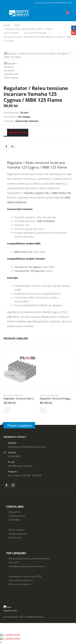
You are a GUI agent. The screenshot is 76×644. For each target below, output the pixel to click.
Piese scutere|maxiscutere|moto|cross (29, 558)
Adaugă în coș (18, 132)
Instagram (13, 485)
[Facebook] (70, 3)
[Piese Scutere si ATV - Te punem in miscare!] (19, 13)
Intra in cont (15, 537)
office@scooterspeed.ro (20, 465)
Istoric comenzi (16, 529)
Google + (13, 146)
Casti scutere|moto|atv (21, 580)
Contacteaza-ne (17, 515)
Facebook (6, 146)
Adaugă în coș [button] (7, 410)
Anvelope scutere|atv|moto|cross (26, 566)
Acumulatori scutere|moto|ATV (25, 576)
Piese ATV (14, 562)
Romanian (15, 634)
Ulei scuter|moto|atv (20, 584)
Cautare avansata (18, 533)
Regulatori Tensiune (26, 121)
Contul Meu (15, 519)
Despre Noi (14, 511)
